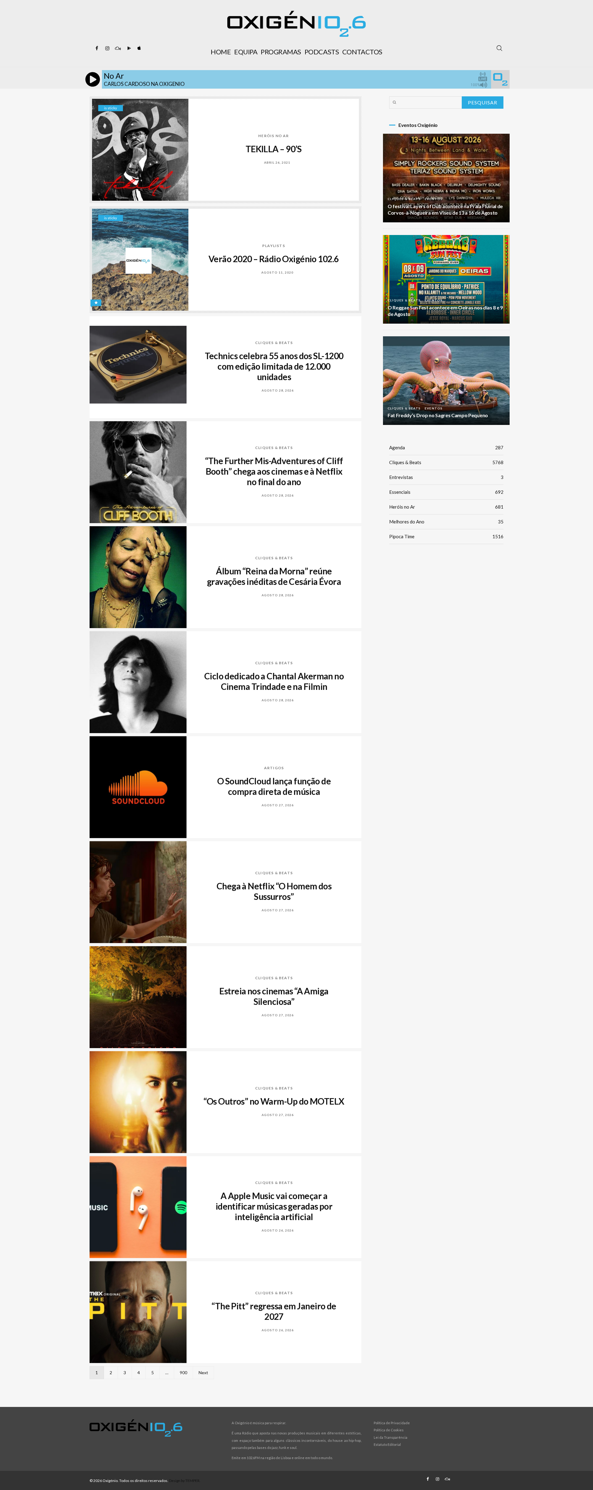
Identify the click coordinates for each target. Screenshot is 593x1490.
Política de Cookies (389, 1430)
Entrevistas (446, 477)
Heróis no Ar (273, 135)
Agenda (446, 447)
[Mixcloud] (118, 48)
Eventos (434, 199)
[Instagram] (107, 48)
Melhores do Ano (446, 521)
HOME (221, 52)
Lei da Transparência (390, 1437)
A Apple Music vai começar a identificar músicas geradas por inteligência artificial (274, 1206)
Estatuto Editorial (387, 1444)
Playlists (273, 245)
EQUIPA (245, 52)
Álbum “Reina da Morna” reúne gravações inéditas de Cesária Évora (274, 576)
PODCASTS (322, 52)
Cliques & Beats (274, 342)
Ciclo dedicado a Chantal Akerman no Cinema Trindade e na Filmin (274, 681)
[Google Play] (128, 48)
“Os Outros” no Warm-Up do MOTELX (274, 1101)
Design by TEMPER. (184, 1480)
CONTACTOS (362, 52)
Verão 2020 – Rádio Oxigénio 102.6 (273, 259)
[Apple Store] (139, 48)
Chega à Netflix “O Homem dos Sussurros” (274, 891)
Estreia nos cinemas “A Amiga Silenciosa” (273, 996)
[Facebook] (97, 48)
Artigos (274, 768)
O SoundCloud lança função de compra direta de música (274, 786)
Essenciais (446, 492)
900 (183, 1372)
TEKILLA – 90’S (274, 149)
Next (203, 1372)
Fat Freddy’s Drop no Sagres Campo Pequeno (438, 415)
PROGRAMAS (281, 52)
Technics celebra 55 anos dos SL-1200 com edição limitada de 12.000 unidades (274, 366)
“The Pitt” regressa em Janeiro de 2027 (274, 1311)
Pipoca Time (446, 536)
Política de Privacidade (392, 1423)
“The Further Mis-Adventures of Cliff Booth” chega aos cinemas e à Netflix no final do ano (274, 471)
